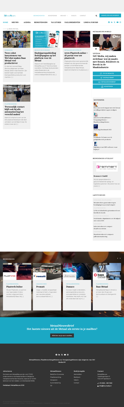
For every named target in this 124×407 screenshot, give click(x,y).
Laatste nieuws (99, 195)
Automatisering (55, 383)
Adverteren (52, 15)
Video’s (73, 15)
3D (51, 385)
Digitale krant (108, 77)
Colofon (22, 403)
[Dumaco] (69, 276)
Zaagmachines (41, 284)
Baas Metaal (102, 286)
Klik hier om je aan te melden (62, 335)
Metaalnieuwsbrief (108, 82)
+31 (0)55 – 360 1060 (105, 383)
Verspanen (98, 224)
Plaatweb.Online (14, 286)
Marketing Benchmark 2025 (102, 129)
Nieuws (15, 22)
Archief (63, 15)
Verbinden (8, 50)
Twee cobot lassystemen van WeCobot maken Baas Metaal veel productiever (15, 58)
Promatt (40, 286)
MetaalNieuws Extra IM (72, 50)
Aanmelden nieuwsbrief (110, 15)
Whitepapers (99, 100)
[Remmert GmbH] (107, 174)
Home (5, 22)
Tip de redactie (108, 73)
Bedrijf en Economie (42, 50)
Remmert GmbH (100, 176)
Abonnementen (39, 15)
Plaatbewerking (11, 104)
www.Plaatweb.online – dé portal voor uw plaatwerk (76, 55)
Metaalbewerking (72, 284)
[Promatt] (40, 276)
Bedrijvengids (40, 22)
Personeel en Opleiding (102, 200)
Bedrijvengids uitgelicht (103, 158)
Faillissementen (72, 22)
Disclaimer (47, 403)
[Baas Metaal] (99, 276)
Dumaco (70, 286)
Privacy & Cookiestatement (34, 403)
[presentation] (117, 258)
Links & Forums (91, 22)
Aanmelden (78, 374)
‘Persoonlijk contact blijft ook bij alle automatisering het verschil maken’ (14, 110)
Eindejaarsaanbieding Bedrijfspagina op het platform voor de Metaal (45, 57)
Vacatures (56, 22)
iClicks (32, 401)
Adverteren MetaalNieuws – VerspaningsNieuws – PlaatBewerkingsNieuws (103, 120)
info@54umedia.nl (105, 386)
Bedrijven (77, 377)
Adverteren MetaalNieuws (10, 403)
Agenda (27, 22)
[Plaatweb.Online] (10, 276)
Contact (83, 15)
